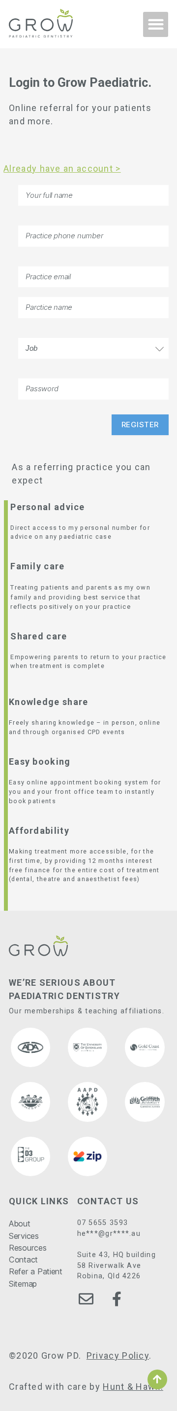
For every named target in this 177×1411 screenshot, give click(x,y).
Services (24, 1236)
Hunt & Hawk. (133, 1386)
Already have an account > (62, 168)
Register (140, 424)
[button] (155, 24)
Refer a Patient (35, 1271)
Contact (23, 1259)
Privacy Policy (118, 1355)
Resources (28, 1248)
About (19, 1223)
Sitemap (23, 1284)
